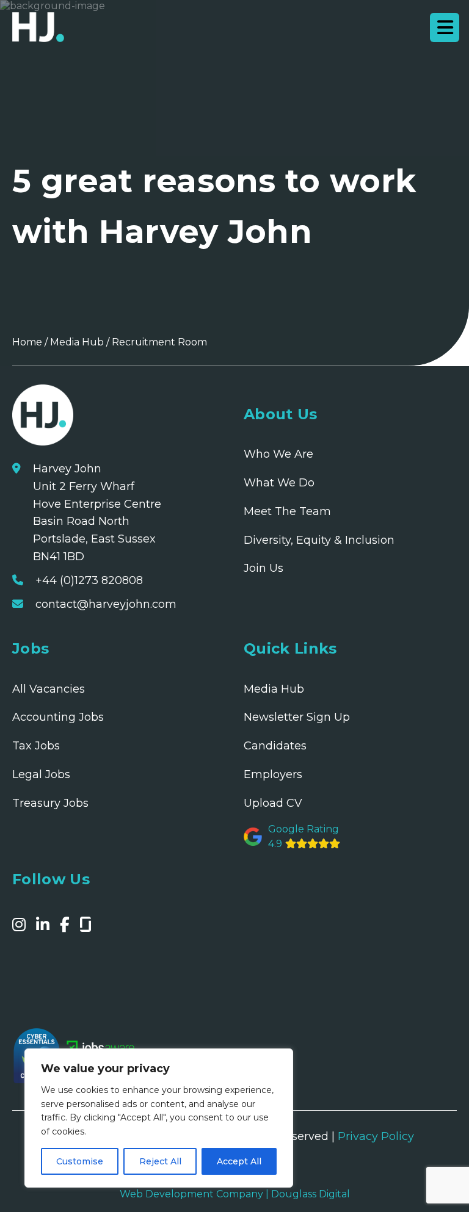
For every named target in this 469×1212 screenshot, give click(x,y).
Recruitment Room (159, 342)
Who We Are (278, 454)
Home (27, 342)
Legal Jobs (41, 774)
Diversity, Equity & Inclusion (319, 540)
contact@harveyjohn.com (105, 604)
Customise (79, 1161)
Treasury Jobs (50, 803)
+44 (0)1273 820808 (89, 580)
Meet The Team (287, 511)
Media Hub (77, 342)
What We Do (279, 482)
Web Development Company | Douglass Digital (235, 1194)
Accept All (239, 1161)
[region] (158, 1118)
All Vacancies (48, 689)
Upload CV (273, 803)
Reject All (160, 1161)
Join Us (263, 568)
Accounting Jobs (58, 717)
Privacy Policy (376, 1136)
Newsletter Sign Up (297, 717)
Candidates (275, 745)
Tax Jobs (36, 745)
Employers (273, 774)
